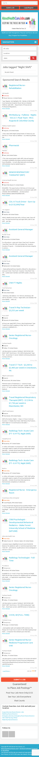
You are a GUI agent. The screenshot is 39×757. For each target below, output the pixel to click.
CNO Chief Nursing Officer (9, 717)
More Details (6, 108)
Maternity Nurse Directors (10, 719)
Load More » (6, 671)
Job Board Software (25, 748)
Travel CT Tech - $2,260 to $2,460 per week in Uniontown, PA (23, 368)
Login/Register (28, 8)
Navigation (8, 42)
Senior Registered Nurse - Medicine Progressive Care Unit (21, 643)
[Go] (33, 58)
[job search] (34, 671)
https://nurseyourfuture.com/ (10, 748)
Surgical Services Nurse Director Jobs (13, 712)
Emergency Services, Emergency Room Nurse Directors (18, 716)
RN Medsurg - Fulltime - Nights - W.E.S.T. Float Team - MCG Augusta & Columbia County (22, 118)
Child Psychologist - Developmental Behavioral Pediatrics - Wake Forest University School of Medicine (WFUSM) (22, 525)
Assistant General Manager (21, 229)
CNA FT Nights (15, 283)
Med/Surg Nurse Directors (9, 714)
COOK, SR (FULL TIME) (19, 615)
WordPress (6, 750)
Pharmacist (14, 145)
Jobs (28, 671)
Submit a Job (10, 8)
